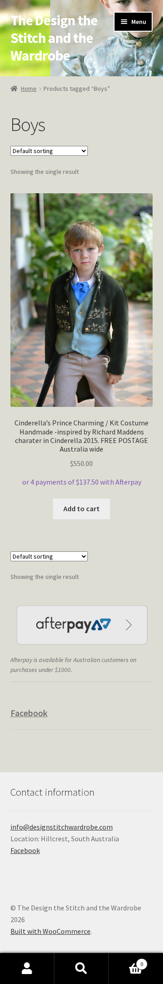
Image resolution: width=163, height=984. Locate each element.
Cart (126, 960)
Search (81, 968)
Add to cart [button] (81, 508)
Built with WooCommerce (50, 931)
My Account (27, 968)
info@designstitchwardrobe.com (61, 826)
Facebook (29, 712)
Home (29, 88)
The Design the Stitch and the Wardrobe (53, 38)
